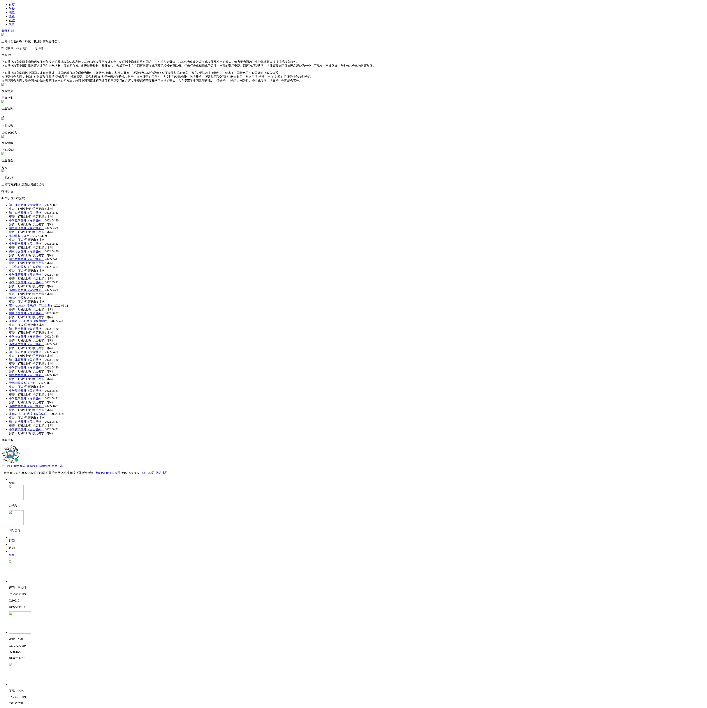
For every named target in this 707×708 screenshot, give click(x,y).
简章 (12, 16)
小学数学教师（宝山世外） (26, 243)
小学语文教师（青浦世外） (26, 336)
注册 (11, 30)
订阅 (12, 540)
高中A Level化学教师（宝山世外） (31, 305)
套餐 (12, 555)
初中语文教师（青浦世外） (26, 251)
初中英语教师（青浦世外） (26, 352)
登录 (4, 30)
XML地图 (148, 472)
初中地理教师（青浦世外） (26, 228)
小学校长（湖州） (20, 235)
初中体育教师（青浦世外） (26, 205)
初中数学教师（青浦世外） (26, 328)
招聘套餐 (45, 466)
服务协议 (20, 466)
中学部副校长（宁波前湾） (26, 266)
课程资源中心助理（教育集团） (29, 321)
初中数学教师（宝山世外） (26, 259)
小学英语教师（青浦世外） (26, 367)
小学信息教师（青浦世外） (26, 290)
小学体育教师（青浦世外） (26, 274)
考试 (12, 20)
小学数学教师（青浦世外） (26, 220)
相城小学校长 (18, 297)
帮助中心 (57, 466)
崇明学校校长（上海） (23, 382)
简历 (12, 24)
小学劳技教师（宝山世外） (26, 344)
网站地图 (162, 472)
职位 (12, 12)
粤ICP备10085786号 (107, 472)
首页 (12, 4)
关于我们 (7, 466)
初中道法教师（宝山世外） (26, 212)
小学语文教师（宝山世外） (26, 282)
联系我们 (32, 466)
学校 (12, 8)
